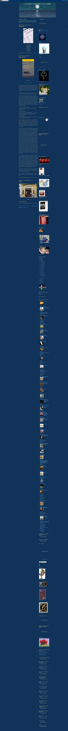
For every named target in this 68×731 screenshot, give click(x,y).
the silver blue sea (43, 102)
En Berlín (45, 484)
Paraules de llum (46, 347)
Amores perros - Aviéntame (42, 651)
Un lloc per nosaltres (43, 315)
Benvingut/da (41, 294)
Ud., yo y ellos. (42, 498)
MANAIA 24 (41, 321)
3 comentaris (35, 177)
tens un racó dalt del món (43, 312)
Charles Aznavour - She (42, 654)
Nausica (41, 364)
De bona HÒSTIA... (42, 362)
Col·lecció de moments (43, 382)
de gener (42, 278)
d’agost (42, 266)
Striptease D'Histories (43, 440)
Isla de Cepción (42, 483)
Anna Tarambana (42, 449)
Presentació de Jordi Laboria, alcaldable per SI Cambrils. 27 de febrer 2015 (46, 414)
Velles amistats (45, 301)
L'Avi (40, 423)
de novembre (42, 262)
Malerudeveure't (42, 417)
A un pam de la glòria (43, 515)
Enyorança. (41, 374)
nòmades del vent (42, 373)
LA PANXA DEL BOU (43, 306)
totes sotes (45, 388)
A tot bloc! (41, 429)
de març (42, 272)
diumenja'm (41, 495)
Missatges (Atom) (25, 207)
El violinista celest (42, 525)
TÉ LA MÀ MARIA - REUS (43, 399)
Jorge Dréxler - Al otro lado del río (43, 652)
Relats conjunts (42, 323)
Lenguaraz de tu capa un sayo (44, 521)
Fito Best (45, 394)
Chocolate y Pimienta (43, 335)
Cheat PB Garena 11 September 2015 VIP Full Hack (46, 401)
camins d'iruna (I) (42, 529)
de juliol (42, 267)
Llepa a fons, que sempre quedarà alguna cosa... (46, 419)
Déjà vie (41, 489)
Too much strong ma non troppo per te (43, 477)
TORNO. (41, 441)
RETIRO (45, 377)
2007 (41, 282)
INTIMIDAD (41, 471)
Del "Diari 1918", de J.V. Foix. (43, 313)
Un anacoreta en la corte (43, 507)
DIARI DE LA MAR (42, 411)
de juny (42, 268)
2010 (41, 260)
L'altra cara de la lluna (37, 4)
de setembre (42, 265)
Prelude (20, 181)
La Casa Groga (45, 324)
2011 (41, 259)
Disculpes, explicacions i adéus (44, 513)
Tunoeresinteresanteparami (44, 376)
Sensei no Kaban (22, 57)
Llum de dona (42, 393)
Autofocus (45, 466)
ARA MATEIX (42, 370)
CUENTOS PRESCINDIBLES (44, 443)
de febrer (42, 273)
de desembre (42, 261)
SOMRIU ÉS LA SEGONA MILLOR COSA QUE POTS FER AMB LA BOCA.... (44, 461)
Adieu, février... (22, 26)
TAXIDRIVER (42, 329)
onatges (41, 361)
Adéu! (44, 455)
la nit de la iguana (42, 465)
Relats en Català (42, 526)
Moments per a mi (46, 490)
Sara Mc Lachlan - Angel (42, 653)
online (40, 293)
